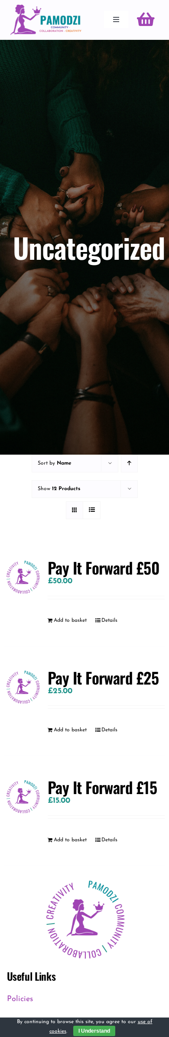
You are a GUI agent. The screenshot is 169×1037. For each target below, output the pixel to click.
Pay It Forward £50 (103, 567)
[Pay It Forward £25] (22, 686)
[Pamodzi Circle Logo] (84, 878)
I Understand (94, 1031)
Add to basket (70, 620)
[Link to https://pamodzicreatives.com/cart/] (146, 19)
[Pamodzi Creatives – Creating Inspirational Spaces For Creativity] (45, 8)
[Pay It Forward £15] (22, 796)
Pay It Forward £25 (103, 677)
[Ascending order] (129, 463)
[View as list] (91, 510)
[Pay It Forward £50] (22, 576)
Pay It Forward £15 (102, 786)
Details (109, 620)
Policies (20, 999)
